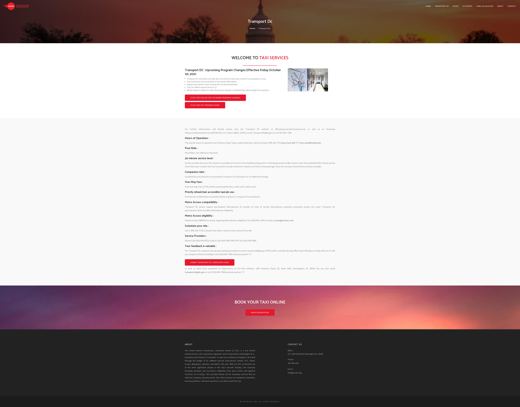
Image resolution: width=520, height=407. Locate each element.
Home (428, 6)
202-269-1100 (293, 363)
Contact (512, 6)
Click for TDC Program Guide (205, 105)
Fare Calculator (485, 6)
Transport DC (442, 6)
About (500, 6)
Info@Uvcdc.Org (295, 373)
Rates (456, 6)
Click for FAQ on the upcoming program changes (215, 97)
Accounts (467, 6)
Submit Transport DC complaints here (209, 262)
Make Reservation (260, 312)
